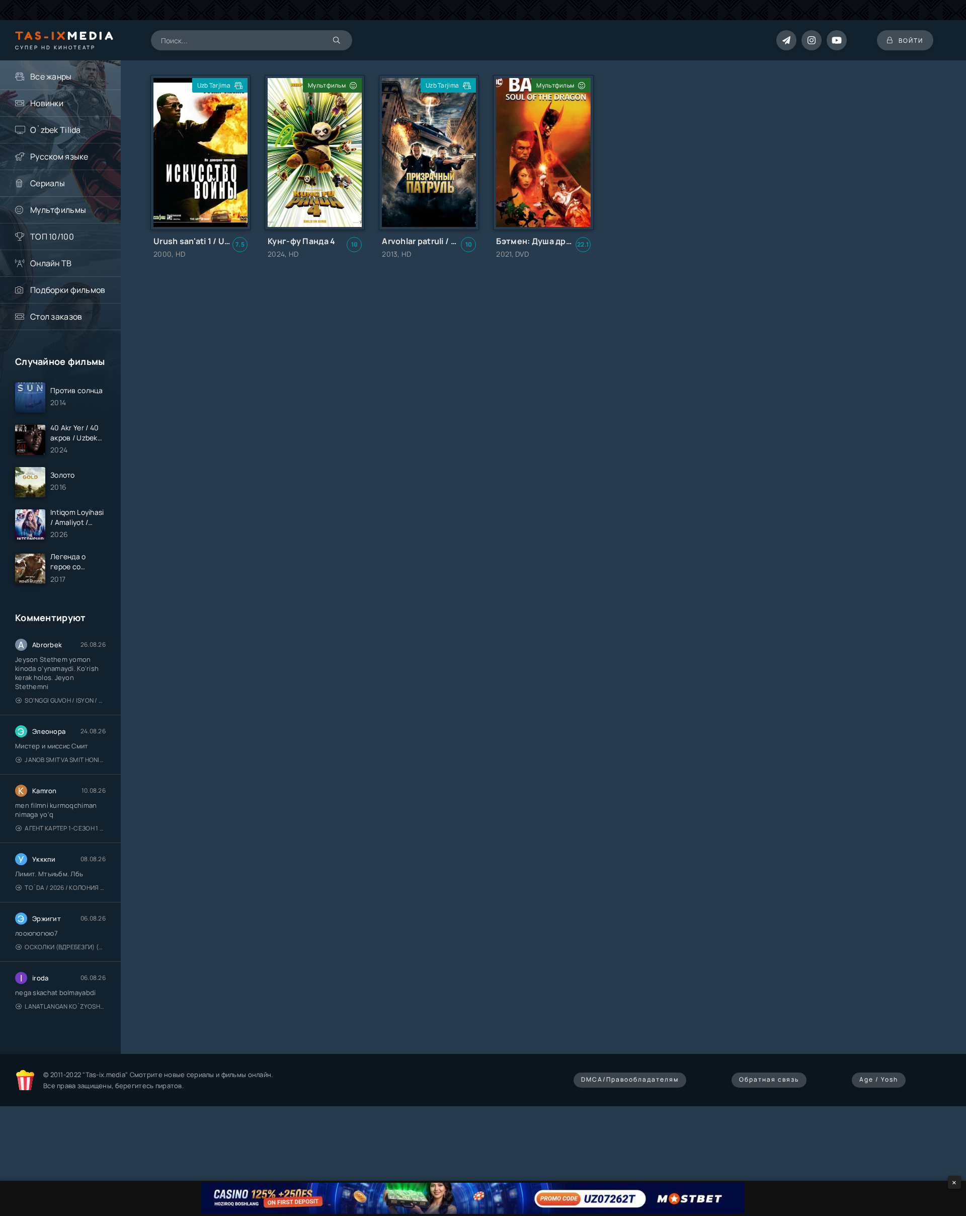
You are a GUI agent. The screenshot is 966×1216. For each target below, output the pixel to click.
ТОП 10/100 (52, 236)
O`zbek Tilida (55, 129)
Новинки (46, 103)
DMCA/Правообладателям (630, 1079)
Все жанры (51, 76)
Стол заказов (56, 316)
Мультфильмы (58, 209)
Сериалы (47, 183)
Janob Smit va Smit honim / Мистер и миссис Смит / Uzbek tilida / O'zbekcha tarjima (65, 759)
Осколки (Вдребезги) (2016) (65, 947)
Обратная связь (769, 1079)
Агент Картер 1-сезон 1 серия (65, 828)
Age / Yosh (878, 1079)
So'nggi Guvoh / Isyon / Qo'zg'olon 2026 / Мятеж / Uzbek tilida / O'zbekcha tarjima (65, 700)
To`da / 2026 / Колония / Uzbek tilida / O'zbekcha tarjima (65, 887)
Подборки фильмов (67, 289)
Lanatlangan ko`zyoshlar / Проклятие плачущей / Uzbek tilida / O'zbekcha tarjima (65, 1006)
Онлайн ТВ (51, 263)
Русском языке (59, 156)
